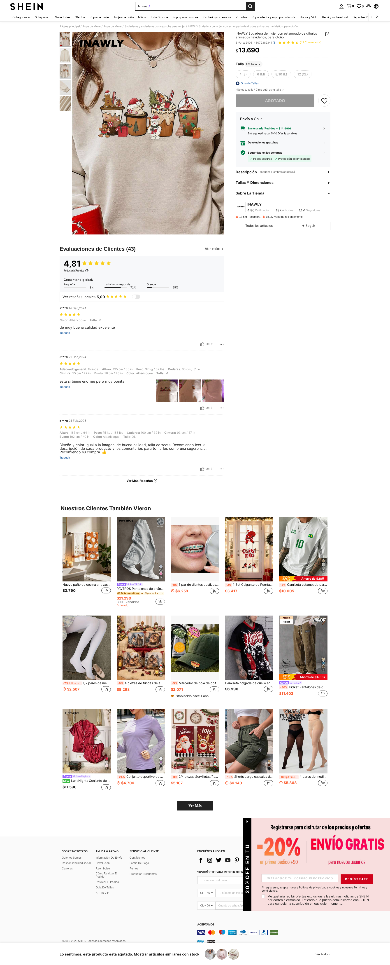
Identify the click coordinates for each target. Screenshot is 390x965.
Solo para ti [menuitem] (42, 17)
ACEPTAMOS (205, 924)
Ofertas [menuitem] (80, 17)
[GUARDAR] (324, 101)
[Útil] (202, 344)
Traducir (65, 333)
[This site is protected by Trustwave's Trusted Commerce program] (200, 941)
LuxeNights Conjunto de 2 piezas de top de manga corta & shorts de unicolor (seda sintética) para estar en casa (87, 780)
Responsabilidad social (76, 863)
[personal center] (341, 6)
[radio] (243, 74)
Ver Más (195, 806)
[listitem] (87, 560)
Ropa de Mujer (92, 26)
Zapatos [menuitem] (241, 17)
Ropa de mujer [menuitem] (99, 17)
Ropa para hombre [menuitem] (185, 17)
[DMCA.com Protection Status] (211, 941)
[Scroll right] (376, 17)
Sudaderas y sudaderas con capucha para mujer (155, 26)
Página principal (70, 26)
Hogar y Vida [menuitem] (309, 17)
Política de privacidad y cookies (319, 887)
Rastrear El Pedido (107, 882)
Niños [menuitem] (142, 17)
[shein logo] (26, 6)
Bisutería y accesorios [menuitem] (216, 17)
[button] (368, 6)
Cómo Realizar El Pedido (106, 875)
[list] (233, 860)
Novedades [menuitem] (62, 17)
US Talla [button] (251, 64)
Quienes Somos (71, 857)
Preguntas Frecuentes (143, 874)
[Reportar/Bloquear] (221, 344)
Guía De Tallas (105, 887)
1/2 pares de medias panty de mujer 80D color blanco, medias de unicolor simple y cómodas (87, 683)
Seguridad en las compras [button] (265, 152)
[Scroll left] (371, 17)
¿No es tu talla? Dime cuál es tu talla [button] (259, 89)
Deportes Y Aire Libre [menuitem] (367, 17)
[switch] (136, 297)
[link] (350, 6)
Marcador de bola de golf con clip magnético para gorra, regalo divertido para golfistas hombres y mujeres (195, 683)
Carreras (67, 868)
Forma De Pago (139, 863)
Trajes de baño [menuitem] (124, 17)
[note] (303, 578)
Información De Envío (109, 857)
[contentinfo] (265, 932)
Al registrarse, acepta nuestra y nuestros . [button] (314, 889)
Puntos (134, 868)
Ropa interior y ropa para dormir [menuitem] (273, 17)
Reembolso (103, 868)
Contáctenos (137, 857)
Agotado (275, 100)
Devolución (103, 863)
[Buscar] (250, 6)
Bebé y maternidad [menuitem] (335, 17)
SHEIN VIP (102, 893)
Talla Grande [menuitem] (159, 17)
